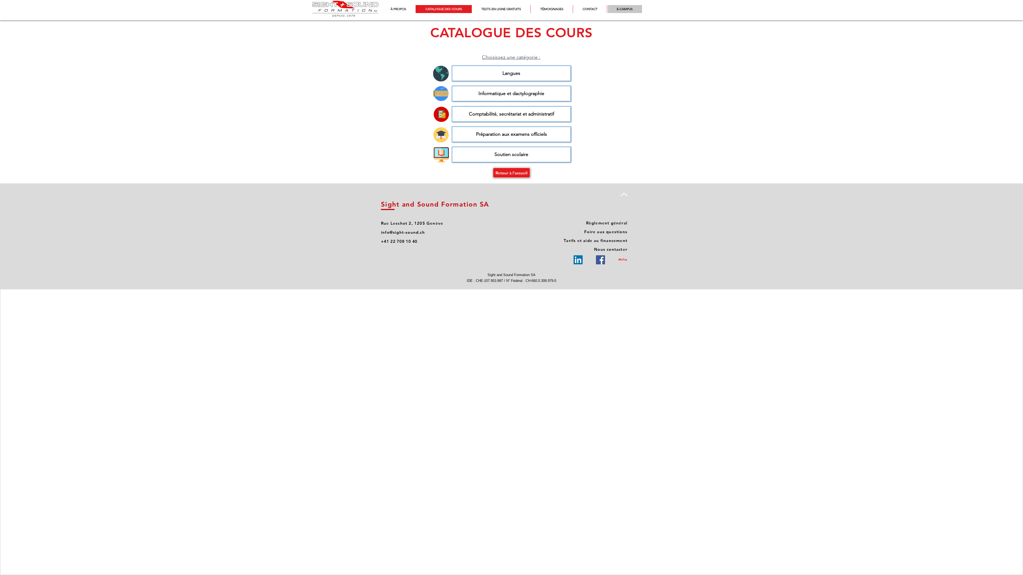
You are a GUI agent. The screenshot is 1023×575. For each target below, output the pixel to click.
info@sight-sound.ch (403, 232)
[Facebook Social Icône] (600, 259)
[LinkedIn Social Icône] (578, 259)
